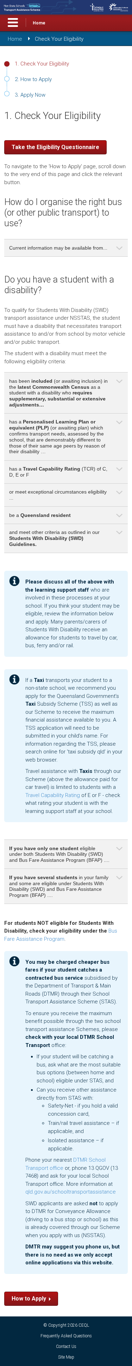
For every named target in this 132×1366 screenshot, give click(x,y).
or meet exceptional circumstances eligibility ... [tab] (58, 495)
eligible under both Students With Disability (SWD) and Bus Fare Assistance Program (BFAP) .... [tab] (59, 854)
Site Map (66, 1357)
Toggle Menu (13, 22)
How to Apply (29, 1298)
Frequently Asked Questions (66, 1335)
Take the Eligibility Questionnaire (55, 147)
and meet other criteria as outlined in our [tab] (54, 538)
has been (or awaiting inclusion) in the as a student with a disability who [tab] (58, 393)
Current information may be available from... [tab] (58, 248)
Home (39, 23)
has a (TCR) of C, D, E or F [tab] (58, 472)
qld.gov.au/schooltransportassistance (70, 1192)
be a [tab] (40, 515)
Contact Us (66, 1346)
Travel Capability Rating (52, 795)
